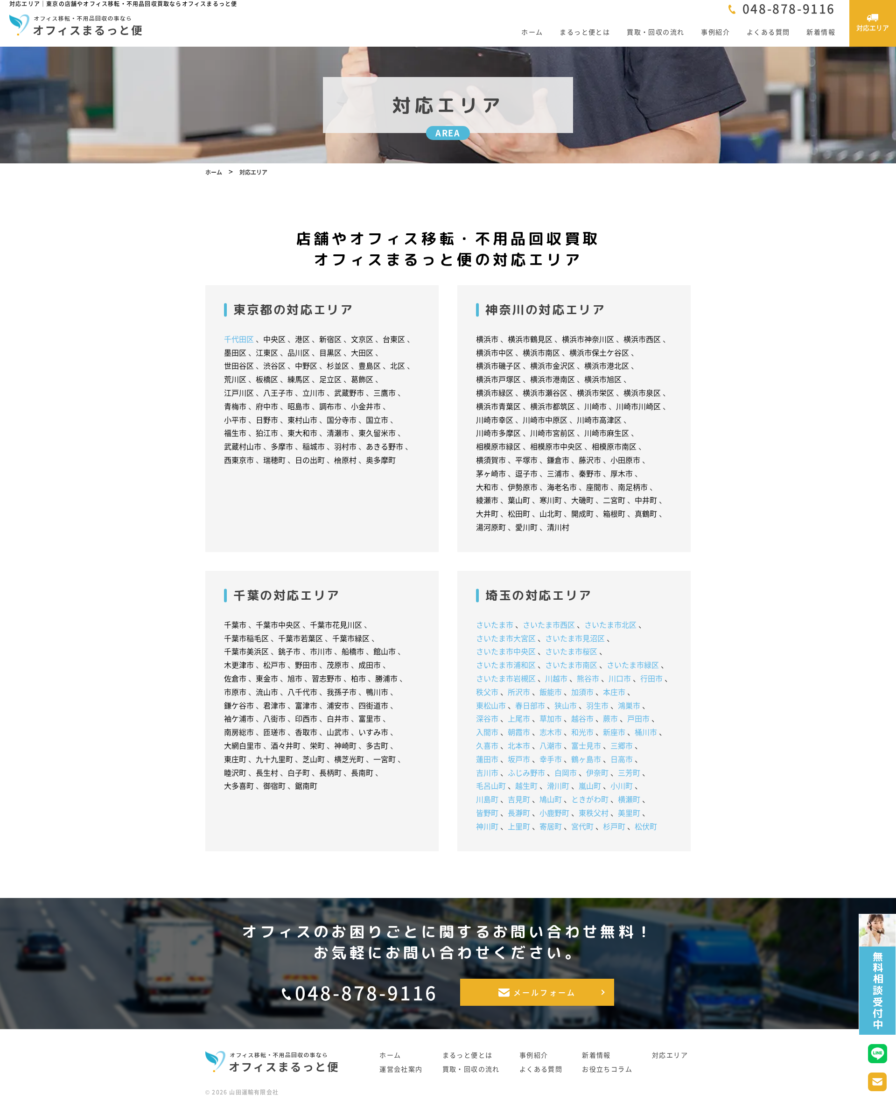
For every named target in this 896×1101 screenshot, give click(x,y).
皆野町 (487, 812)
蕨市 (610, 718)
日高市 (621, 758)
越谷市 (582, 718)
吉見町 (519, 799)
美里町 (629, 812)
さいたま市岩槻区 (506, 678)
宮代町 (582, 826)
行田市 (651, 678)
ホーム (532, 31)
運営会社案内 (400, 1069)
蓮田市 (487, 758)
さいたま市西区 (549, 624)
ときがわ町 (590, 799)
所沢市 (519, 691)
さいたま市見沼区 (575, 638)
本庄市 (614, 691)
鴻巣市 (629, 705)
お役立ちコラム (607, 1069)
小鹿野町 (554, 812)
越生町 (526, 785)
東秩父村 (594, 812)
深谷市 (487, 718)
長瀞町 (519, 812)
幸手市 (550, 758)
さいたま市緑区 (633, 664)
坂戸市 (519, 758)
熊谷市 (588, 678)
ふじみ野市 (526, 772)
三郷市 (621, 745)
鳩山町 (550, 799)
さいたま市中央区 (506, 651)
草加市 (550, 718)
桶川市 (646, 731)
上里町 (519, 826)
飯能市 (550, 691)
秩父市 (487, 691)
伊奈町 (597, 772)
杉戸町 (614, 826)
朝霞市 (519, 731)
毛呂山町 (491, 785)
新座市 (614, 731)
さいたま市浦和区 (506, 664)
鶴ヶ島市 (586, 758)
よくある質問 (768, 31)
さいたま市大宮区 (506, 638)
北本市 (519, 745)
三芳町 (629, 772)
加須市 (582, 691)
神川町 (487, 826)
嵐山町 (590, 785)
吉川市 (487, 772)
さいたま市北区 (610, 624)
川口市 (620, 678)
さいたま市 (494, 624)
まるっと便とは (585, 31)
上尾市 (519, 718)
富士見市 (586, 745)
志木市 (550, 731)
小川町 (621, 785)
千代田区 (239, 338)
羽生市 (597, 705)
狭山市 (565, 705)
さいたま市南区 (571, 664)
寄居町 (550, 826)
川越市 (556, 678)
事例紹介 (715, 31)
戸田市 (638, 718)
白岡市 (565, 772)
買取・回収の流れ (655, 31)
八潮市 (550, 745)
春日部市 (530, 705)
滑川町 (558, 785)
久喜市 (487, 745)
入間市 (487, 731)
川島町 (487, 799)
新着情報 (820, 31)
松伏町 (646, 826)
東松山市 (491, 705)
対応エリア (670, 1055)
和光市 (582, 731)
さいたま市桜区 (571, 651)
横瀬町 (629, 799)
